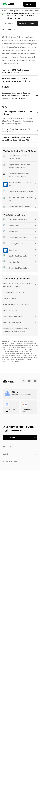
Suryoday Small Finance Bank (19, 244)
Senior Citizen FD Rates (27, 23)
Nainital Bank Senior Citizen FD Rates (20, 207)
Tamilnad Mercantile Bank (18, 238)
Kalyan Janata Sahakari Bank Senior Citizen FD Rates (19, 166)
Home (4, 11)
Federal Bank (14, 226)
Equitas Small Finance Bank (19, 256)
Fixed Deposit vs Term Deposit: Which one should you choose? (17, 284)
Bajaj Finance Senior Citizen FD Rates (20, 183)
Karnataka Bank (14, 262)
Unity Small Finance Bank (18, 220)
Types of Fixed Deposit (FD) (13, 292)
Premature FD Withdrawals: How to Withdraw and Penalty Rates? (16, 330)
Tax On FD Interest (10, 298)
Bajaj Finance (14, 250)
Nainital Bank (13, 232)
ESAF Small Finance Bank (29, 11)
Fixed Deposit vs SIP (11, 310)
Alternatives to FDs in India (13, 316)
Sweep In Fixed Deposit (12, 323)
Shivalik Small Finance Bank (19, 268)
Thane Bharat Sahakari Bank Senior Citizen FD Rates (19, 175)
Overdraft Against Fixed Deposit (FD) (16, 304)
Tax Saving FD (8, 23)
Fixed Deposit (13, 11)
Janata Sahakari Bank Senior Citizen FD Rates (19, 157)
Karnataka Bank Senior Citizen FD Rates (21, 198)
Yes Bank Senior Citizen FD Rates (21, 191)
